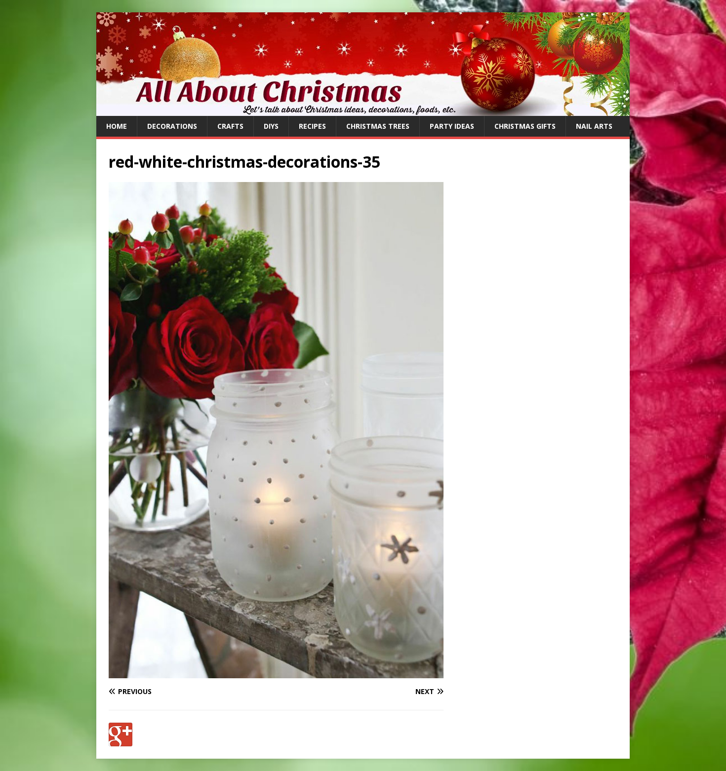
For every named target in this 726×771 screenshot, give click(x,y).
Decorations (172, 126)
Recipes (312, 126)
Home (116, 126)
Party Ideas (452, 126)
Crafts (230, 126)
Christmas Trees (377, 126)
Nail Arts (594, 126)
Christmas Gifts (525, 126)
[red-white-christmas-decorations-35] (276, 672)
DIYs (271, 126)
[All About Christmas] (363, 110)
